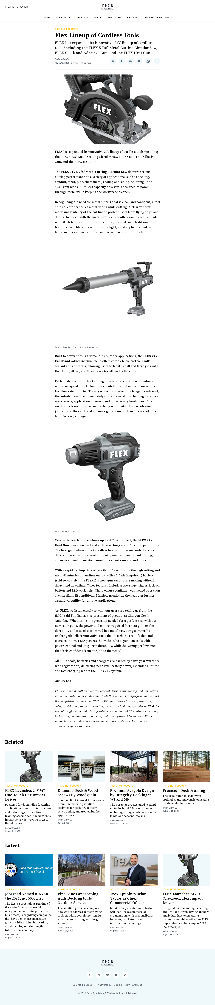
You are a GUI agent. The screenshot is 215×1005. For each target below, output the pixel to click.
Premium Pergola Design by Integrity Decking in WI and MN (132, 795)
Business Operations (17, 889)
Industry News (119, 889)
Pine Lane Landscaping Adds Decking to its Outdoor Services (78, 898)
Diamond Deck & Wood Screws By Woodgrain (78, 792)
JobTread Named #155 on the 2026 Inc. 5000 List (26, 896)
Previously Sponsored (158, 18)
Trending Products (66, 29)
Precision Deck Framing (184, 790)
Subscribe (82, 18)
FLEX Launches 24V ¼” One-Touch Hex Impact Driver (25, 795)
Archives (137, 984)
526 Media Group (83, 984)
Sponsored (133, 18)
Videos (98, 18)
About (47, 18)
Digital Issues (64, 18)
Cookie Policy (122, 984)
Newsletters (114, 18)
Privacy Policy (103, 984)
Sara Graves (62, 59)
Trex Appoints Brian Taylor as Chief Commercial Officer (128, 898)
